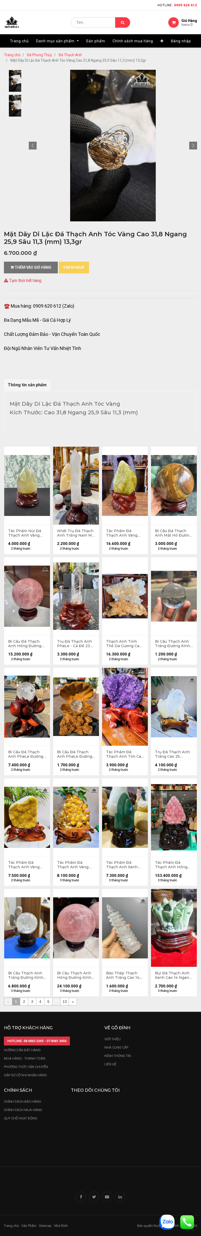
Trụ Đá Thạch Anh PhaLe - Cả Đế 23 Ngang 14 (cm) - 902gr (74, 643)
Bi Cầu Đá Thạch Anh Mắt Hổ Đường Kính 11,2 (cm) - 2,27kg (173, 533)
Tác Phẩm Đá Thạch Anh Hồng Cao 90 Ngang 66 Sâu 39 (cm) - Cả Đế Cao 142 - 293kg (173, 864)
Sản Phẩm (28, 1226)
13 (65, 1001)
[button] (162, 41)
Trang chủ (12, 55)
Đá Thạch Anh (70, 55)
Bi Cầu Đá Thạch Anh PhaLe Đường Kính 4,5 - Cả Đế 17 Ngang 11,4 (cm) (74, 754)
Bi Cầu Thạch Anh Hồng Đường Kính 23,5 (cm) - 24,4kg (74, 975)
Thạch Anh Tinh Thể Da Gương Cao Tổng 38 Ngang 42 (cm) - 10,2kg (124, 643)
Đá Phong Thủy (39, 55)
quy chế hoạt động (20, 1118)
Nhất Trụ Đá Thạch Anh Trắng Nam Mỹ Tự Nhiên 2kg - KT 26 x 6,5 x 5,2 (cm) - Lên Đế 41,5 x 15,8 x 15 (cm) (75, 533)
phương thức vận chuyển (26, 1067)
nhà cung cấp (116, 1047)
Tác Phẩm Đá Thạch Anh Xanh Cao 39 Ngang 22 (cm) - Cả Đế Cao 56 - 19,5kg (124, 864)
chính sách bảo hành (22, 1101)
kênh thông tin (117, 1056)
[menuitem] (19, 41)
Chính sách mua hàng (23, 1110)
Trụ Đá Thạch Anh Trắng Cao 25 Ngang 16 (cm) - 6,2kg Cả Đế (172, 754)
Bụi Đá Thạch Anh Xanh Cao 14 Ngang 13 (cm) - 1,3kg (173, 975)
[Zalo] (167, 1221)
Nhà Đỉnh (61, 1226)
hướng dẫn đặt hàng (22, 1050)
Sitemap (45, 1226)
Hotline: (177, 5)
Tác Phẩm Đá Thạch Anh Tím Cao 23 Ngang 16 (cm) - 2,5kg (124, 754)
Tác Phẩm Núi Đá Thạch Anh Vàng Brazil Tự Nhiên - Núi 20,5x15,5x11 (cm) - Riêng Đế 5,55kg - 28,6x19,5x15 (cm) (27, 533)
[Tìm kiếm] (122, 22)
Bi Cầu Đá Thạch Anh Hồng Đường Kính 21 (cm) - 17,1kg (27, 643)
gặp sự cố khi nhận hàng (25, 1075)
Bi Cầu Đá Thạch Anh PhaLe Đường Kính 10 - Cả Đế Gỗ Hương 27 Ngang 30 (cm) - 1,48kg (25, 754)
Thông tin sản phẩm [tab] (27, 384)
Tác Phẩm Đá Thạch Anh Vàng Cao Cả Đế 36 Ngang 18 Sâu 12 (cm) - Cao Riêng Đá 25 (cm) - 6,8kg (124, 533)
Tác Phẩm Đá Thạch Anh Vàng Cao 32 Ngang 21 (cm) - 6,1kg (72, 864)
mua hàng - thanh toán (24, 1058)
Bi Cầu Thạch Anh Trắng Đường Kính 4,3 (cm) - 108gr (172, 643)
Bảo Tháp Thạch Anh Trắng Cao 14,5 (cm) (124, 975)
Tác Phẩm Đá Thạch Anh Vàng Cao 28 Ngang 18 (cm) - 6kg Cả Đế (24, 864)
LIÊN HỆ (110, 1064)
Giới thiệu (112, 1039)
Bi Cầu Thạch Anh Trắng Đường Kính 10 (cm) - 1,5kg (25, 975)
